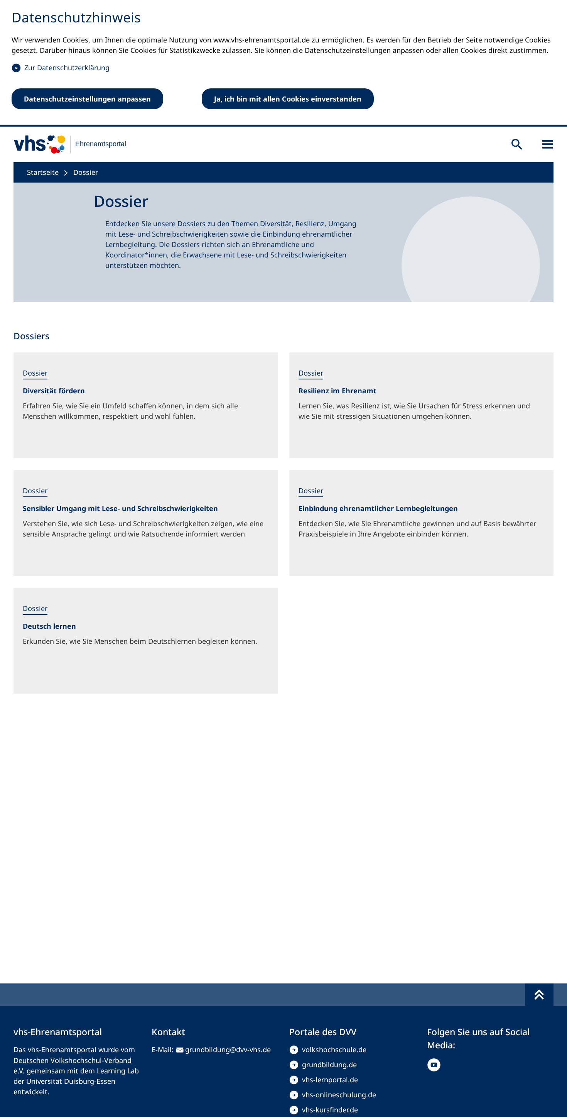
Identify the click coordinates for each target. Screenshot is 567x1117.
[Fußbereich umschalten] (539, 994)
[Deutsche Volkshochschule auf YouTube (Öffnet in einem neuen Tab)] (435, 1065)
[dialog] (283, 63)
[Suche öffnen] (516, 144)
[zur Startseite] (65, 144)
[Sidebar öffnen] (547, 144)
